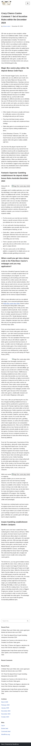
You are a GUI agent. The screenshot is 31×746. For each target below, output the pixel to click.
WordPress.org (5, 734)
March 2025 (4, 702)
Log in (3, 725)
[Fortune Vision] (6, 3)
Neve (2, 744)
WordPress (15, 744)
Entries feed (4, 728)
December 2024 (5, 711)
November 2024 (5, 714)
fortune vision (6, 26)
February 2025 (5, 705)
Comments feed (5, 731)
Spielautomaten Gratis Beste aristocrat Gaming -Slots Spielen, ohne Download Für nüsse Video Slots (15, 652)
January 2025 (5, 708)
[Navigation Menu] (28, 3)
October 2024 (5, 717)
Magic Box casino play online (11, 303)
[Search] (28, 621)
